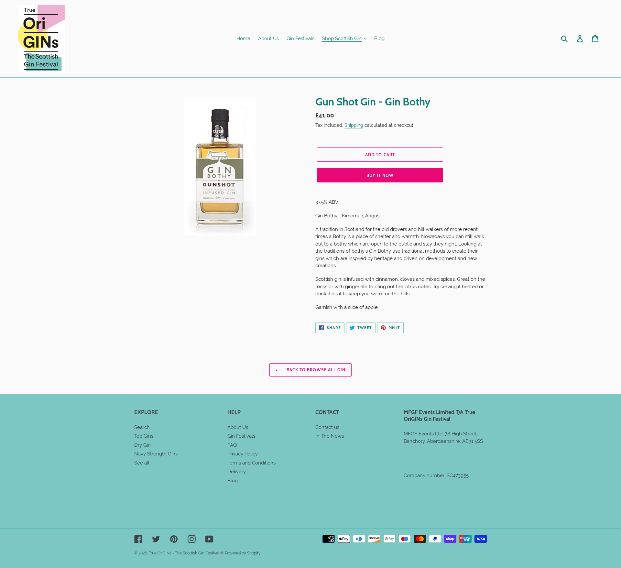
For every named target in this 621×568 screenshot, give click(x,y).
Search (142, 427)
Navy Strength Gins (156, 454)
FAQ (232, 445)
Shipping (353, 125)
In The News (329, 436)
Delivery (236, 472)
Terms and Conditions (251, 463)
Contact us (327, 427)
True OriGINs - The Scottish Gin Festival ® (186, 553)
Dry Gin (142, 445)
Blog (232, 481)
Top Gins (143, 436)
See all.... (143, 463)
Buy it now (380, 175)
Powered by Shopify (243, 553)
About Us (237, 427)
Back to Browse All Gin (315, 369)
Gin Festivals (241, 436)
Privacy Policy (242, 454)
